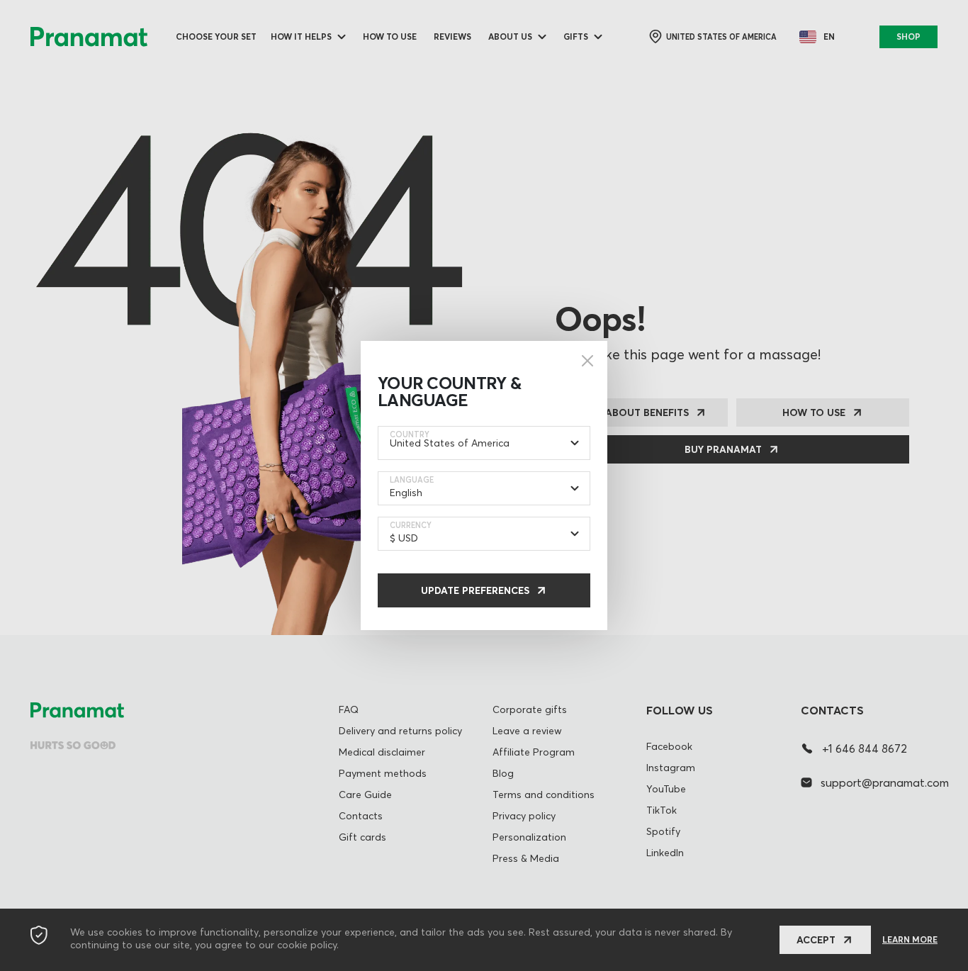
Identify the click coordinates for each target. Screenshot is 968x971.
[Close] (587, 360)
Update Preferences (475, 590)
